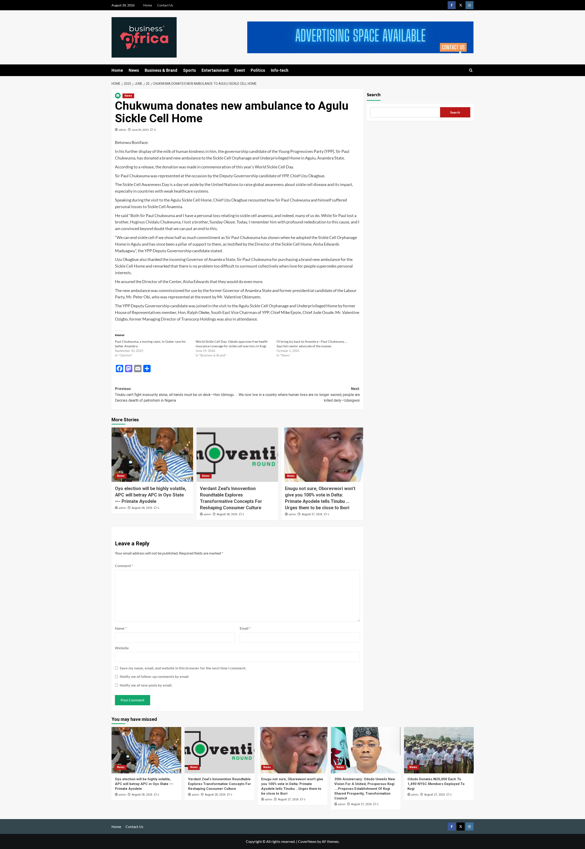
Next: (299, 395)
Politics (258, 70)
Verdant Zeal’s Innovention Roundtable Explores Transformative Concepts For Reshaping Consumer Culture (219, 784)
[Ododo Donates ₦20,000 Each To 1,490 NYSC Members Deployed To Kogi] (439, 750)
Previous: (176, 395)
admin (122, 129)
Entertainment (215, 70)
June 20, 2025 (140, 129)
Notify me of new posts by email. (146, 685)
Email (245, 628)
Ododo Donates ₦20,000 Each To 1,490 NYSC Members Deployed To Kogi (436, 784)
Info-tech (279, 70)
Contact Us (165, 5)
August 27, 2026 (312, 514)
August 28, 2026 (142, 507)
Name (121, 628)
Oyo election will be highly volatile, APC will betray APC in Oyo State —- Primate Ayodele (150, 495)
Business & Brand (161, 70)
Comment (124, 565)
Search (373, 95)
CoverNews (307, 841)
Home (147, 5)
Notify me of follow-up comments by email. (154, 676)
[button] (471, 70)
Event (239, 70)
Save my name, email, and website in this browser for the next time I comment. (183, 668)
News (134, 70)
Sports (189, 70)
